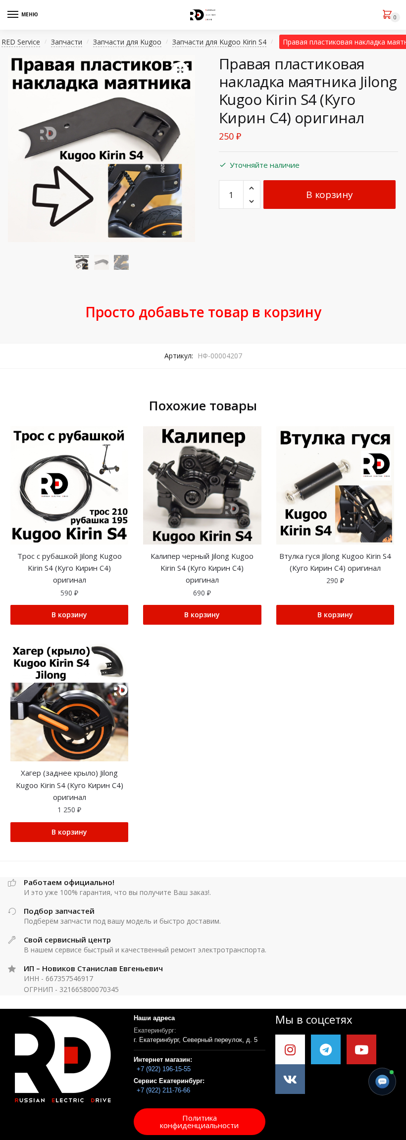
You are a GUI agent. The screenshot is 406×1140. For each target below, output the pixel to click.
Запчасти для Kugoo (127, 42)
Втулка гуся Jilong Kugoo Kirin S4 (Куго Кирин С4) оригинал (335, 562)
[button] (199, 1121)
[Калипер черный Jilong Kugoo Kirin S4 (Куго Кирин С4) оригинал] (202, 485)
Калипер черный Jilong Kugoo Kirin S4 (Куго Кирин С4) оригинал (202, 568)
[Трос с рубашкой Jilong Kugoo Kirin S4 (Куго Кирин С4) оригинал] (69, 485)
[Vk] (290, 1079)
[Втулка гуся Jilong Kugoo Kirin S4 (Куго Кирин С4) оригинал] (335, 485)
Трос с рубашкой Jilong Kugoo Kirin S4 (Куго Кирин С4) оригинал (69, 568)
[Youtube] (361, 1049)
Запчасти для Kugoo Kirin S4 (219, 42)
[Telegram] (326, 1049)
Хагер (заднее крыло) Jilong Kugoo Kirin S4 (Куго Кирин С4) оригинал (69, 785)
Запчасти (66, 42)
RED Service (20, 42)
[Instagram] (290, 1049)
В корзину (329, 194)
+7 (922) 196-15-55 (164, 1069)
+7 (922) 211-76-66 (163, 1090)
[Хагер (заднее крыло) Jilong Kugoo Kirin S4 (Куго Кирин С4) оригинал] (69, 702)
